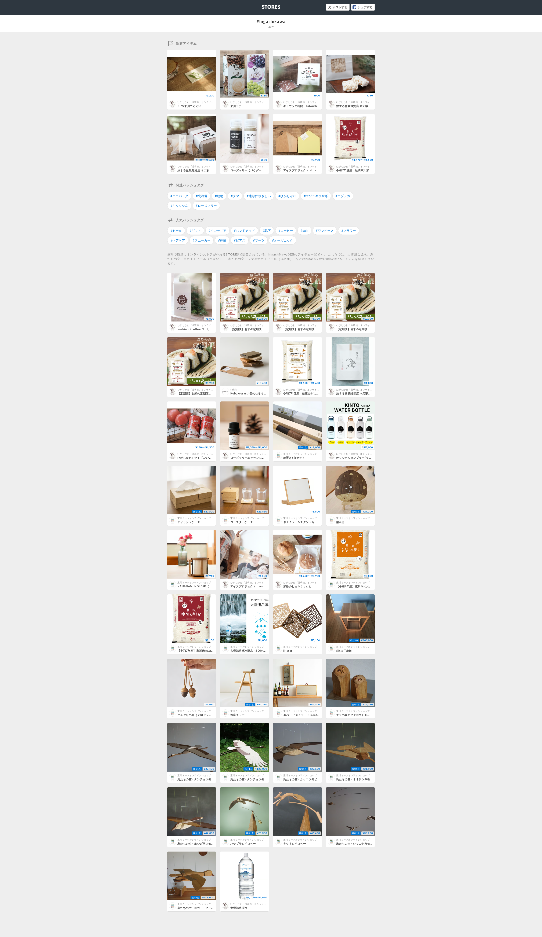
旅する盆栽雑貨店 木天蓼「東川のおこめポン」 (366, 106)
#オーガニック (282, 240)
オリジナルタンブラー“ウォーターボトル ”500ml (367, 457)
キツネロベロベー (294, 843)
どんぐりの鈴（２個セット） (195, 715)
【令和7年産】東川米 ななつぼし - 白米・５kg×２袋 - (370, 586)
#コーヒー (285, 230)
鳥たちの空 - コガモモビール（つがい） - (203, 908)
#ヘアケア (177, 240)
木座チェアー (238, 715)
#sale (304, 230)
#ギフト (195, 230)
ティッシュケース (188, 522)
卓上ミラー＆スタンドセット (301, 522)
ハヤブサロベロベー (243, 843)
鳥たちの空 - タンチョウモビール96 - (254, 779)
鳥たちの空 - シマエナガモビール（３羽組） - (365, 843)
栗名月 (340, 522)
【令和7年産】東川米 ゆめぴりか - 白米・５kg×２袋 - (211, 650)
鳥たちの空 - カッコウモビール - (304, 779)
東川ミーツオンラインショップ (300, 453)
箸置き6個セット (294, 457)
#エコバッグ (179, 196)
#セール (176, 230)
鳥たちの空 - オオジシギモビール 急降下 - (363, 779)
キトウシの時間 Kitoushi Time (304, 106)
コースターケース (241, 522)
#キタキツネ (179, 205)
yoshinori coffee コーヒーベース (199, 329)
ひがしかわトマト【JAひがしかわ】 (200, 457)
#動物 (219, 196)
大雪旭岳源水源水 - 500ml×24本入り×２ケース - (261, 650)
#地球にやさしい (259, 196)
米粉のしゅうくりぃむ (297, 586)
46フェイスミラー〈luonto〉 (302, 715)
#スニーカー (201, 240)
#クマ (235, 196)
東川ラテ (236, 106)
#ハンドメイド (244, 230)
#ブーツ (258, 240)
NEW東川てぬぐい (189, 106)
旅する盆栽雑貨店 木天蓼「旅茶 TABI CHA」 (365, 393)
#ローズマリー (206, 205)
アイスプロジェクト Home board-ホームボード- (314, 170)
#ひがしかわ (287, 196)
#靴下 (267, 230)
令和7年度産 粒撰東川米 (352, 170)
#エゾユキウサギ (316, 196)
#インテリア (217, 230)
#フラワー (348, 230)
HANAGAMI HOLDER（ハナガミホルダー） (206, 586)
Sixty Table (344, 650)
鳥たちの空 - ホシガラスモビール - (199, 843)
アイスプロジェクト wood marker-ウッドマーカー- (264, 586)
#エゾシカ (343, 196)
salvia (233, 389)
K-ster (287, 650)
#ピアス (239, 240)
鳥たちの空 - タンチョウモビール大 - (200, 779)
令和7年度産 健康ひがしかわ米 (304, 393)
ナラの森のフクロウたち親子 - (355, 715)
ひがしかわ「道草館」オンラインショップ (200, 102)
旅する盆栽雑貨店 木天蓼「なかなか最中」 (204, 170)
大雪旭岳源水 (238, 908)
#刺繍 (222, 240)
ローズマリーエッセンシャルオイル (253, 457)
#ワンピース (325, 230)
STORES (264, 5)
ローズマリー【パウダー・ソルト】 (253, 170)
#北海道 (201, 196)
